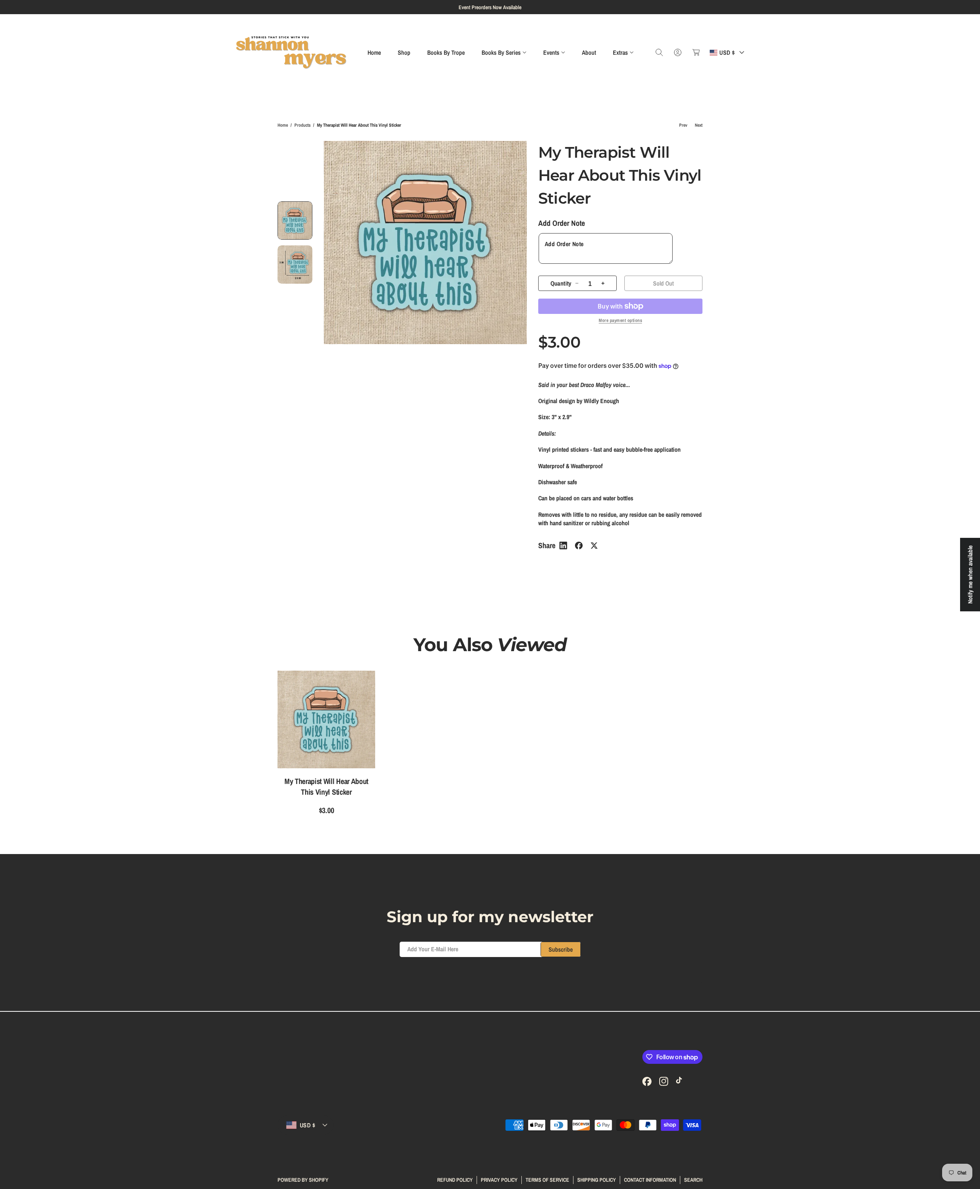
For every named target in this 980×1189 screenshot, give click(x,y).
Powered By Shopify (303, 1179)
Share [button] (546, 545)
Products (302, 125)
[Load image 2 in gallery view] (295, 264)
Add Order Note (561, 223)
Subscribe (561, 949)
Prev (683, 125)
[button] (504, 52)
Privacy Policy (499, 1179)
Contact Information (650, 1179)
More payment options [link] (620, 320)
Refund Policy (455, 1179)
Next (698, 125)
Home (283, 125)
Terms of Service (547, 1179)
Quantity (561, 283)
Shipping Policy (596, 1179)
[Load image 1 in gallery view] (295, 220)
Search (693, 1179)
